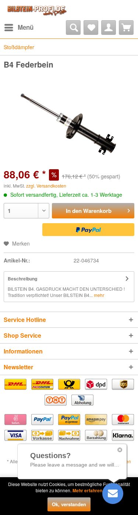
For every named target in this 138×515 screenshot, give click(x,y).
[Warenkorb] (126, 27)
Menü (25, 27)
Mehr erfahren (87, 490)
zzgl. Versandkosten (46, 185)
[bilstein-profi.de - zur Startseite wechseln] (36, 10)
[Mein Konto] (108, 27)
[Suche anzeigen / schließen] (73, 27)
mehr (98, 295)
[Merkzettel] (91, 27)
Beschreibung (22, 278)
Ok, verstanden (69, 504)
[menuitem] (18, 27)
